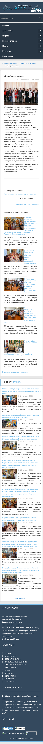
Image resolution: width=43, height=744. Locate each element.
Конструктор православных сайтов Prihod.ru (21, 707)
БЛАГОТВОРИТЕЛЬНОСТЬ (15, 664)
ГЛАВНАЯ (8, 653)
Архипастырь (21, 30)
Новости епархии (21, 40)
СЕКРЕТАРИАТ (10, 681)
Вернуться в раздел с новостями (15, 372)
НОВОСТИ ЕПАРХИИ (12, 659)
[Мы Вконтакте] (38, 11)
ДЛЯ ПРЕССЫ (10, 676)
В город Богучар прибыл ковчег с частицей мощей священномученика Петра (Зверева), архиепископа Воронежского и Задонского (20, 570)
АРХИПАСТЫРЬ (10, 656)
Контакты (21, 51)
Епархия (21, 35)
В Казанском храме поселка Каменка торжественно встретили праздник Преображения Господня (30, 285)
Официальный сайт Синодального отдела (21, 701)
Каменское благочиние (28, 63)
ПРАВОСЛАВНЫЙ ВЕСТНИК (15, 662)
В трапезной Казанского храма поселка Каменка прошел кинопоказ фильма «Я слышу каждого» (30, 256)
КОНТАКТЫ (9, 679)
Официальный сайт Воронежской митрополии (22, 704)
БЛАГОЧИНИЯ (10, 667)
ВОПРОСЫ (8, 673)
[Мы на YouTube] (33, 11)
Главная (5, 25)
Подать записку (8, 56)
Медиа (21, 46)
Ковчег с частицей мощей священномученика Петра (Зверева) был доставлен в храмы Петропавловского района (21, 391)
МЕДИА (7, 670)
